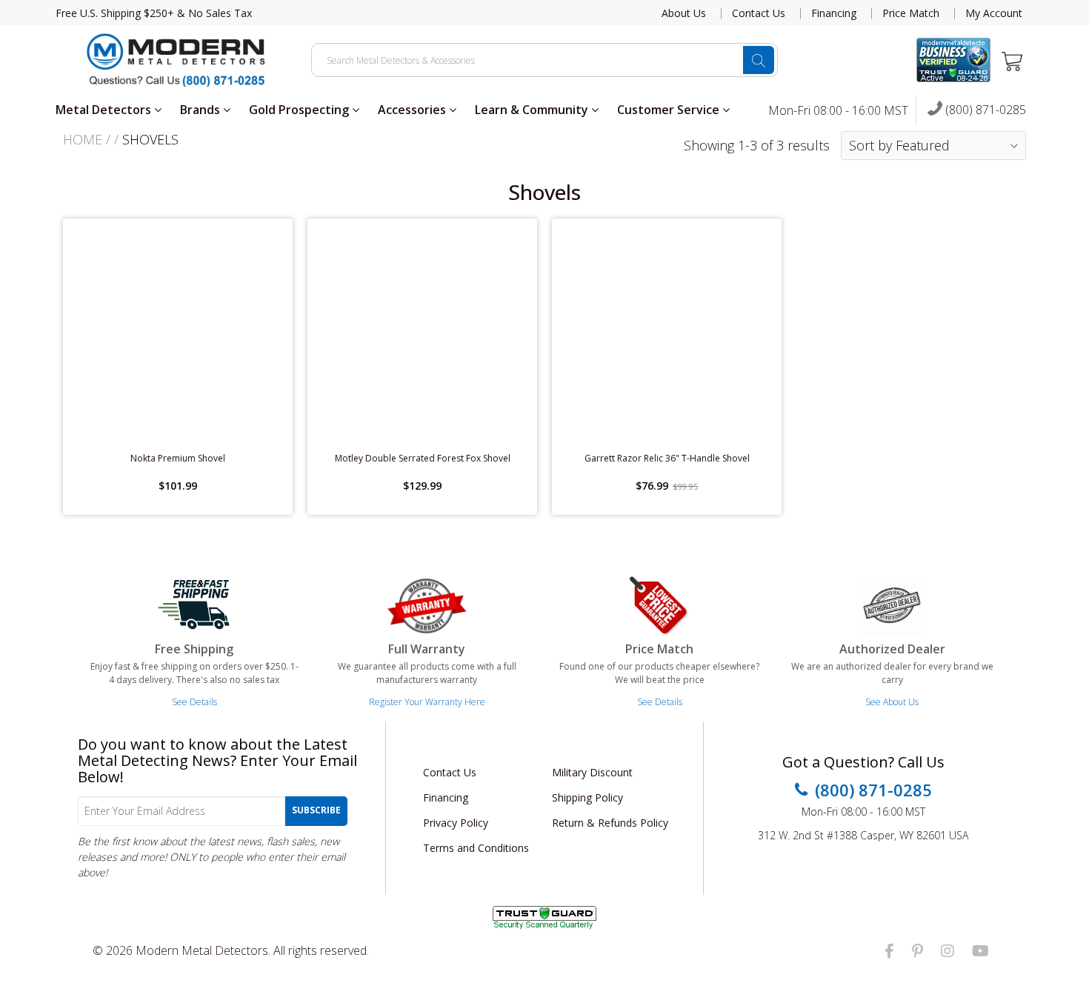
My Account (993, 13)
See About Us (892, 702)
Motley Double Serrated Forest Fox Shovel (422, 458)
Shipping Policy (587, 797)
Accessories (413, 109)
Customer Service (669, 109)
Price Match (910, 13)
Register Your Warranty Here (427, 702)
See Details (194, 702)
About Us (684, 13)
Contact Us (758, 13)
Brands (201, 109)
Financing (833, 13)
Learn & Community (533, 109)
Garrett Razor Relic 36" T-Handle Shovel (667, 458)
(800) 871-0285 (984, 110)
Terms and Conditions (476, 848)
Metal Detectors (105, 109)
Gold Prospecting (300, 109)
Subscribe (316, 810)
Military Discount (592, 772)
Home (82, 139)
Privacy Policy (455, 823)
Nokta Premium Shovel (177, 458)
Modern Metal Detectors (202, 950)
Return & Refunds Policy (610, 823)
